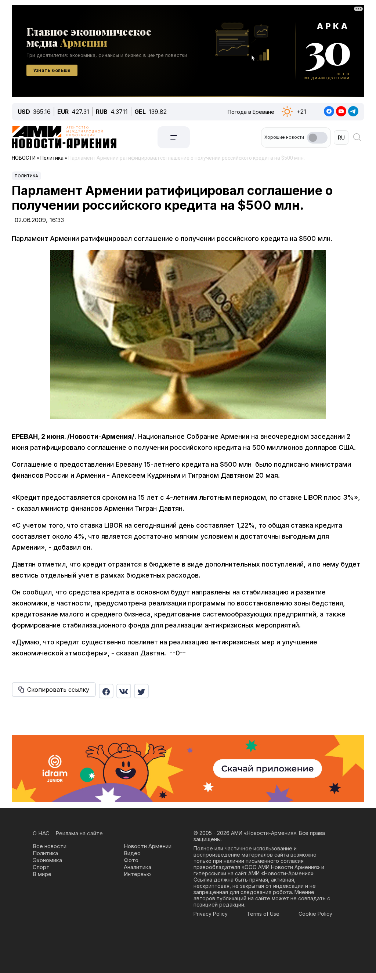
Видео (132, 853)
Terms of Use (263, 914)
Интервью (137, 874)
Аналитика (137, 867)
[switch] (317, 138)
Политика (26, 175)
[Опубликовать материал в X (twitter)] (141, 691)
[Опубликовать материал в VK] (123, 691)
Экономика (47, 860)
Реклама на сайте (79, 833)
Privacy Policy (211, 914)
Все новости (49, 846)
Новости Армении (147, 846)
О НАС (41, 833)
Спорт (41, 867)
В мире (42, 874)
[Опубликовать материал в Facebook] (106, 691)
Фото (131, 860)
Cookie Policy (315, 914)
